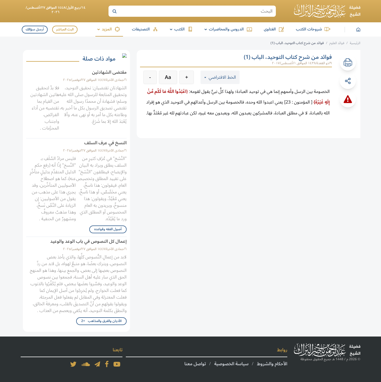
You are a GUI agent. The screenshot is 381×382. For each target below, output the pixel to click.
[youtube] (117, 364)
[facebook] (107, 364)
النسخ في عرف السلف (105, 143)
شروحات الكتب (309, 29)
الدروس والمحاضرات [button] (223, 29)
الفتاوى (270, 29)
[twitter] (73, 364)
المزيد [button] (103, 29)
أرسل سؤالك (35, 29)
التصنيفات (141, 29)
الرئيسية (355, 43)
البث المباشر (65, 29)
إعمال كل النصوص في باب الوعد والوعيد (88, 241)
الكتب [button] (176, 29)
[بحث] (114, 11)
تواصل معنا (195, 364)
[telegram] (97, 364)
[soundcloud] (85, 364)
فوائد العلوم (336, 43)
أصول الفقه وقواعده (108, 229)
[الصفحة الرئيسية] (327, 11)
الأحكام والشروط (272, 364)
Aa (168, 77)
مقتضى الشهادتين (109, 72)
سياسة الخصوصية (231, 364)
